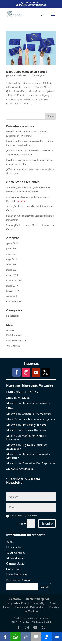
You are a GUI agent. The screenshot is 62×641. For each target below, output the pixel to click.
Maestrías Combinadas (20, 468)
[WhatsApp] (15, 636)
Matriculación (15, 558)
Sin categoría (38, 75)
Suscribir (47, 523)
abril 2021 (11, 264)
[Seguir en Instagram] (26, 372)
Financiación (14, 547)
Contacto (15, 599)
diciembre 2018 (13, 301)
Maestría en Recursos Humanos (26, 430)
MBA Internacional (18, 397)
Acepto (23, 515)
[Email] (36, 636)
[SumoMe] (57, 636)
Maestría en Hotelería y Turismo (26, 425)
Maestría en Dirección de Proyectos (28, 403)
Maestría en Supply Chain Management (31, 419)
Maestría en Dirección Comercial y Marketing (28, 456)
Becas (10, 542)
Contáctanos (14, 569)
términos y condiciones (27, 515)
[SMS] (46, 636)
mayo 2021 (11, 259)
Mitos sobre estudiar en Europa (26, 71)
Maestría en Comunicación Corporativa (30, 463)
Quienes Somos (16, 563)
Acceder (10, 329)
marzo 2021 (12, 269)
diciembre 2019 (13, 280)
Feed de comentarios (16, 340)
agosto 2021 (12, 243)
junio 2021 (11, 253)
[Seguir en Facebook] (16, 372)
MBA (9, 408)
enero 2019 (11, 296)
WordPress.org (13, 345)
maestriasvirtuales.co (20, 75)
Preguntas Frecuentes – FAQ (25, 603)
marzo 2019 (12, 285)
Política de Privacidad (29, 607)
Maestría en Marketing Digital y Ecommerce (26, 437)
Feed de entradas (14, 335)
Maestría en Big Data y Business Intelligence (26, 446)
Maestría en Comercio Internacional (28, 414)
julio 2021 (11, 248)
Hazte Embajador (17, 574)
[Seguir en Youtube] (36, 372)
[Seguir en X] (45, 372)
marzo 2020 (12, 275)
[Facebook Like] (26, 636)
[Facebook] (5, 636)
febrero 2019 (12, 291)
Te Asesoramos (15, 552)
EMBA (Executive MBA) (22, 392)
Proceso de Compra (18, 580)
